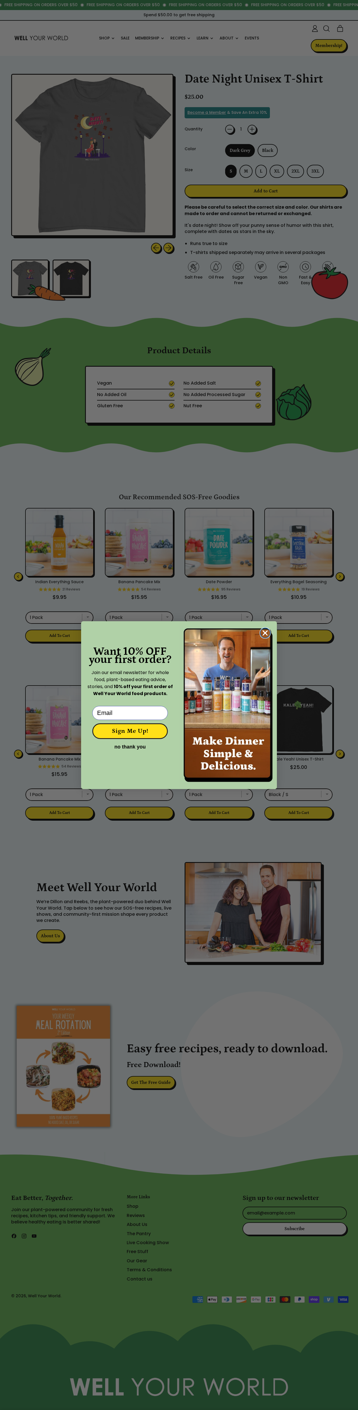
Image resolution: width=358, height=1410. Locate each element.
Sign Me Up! (130, 731)
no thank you (130, 747)
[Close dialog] (265, 633)
